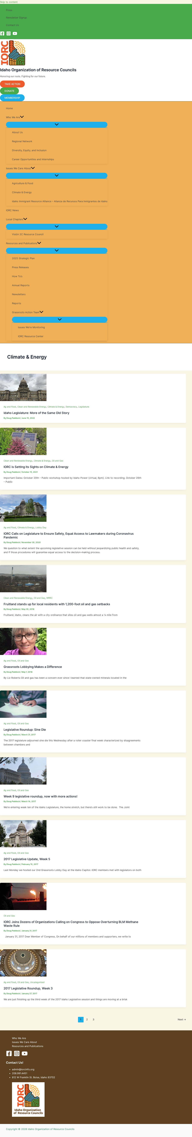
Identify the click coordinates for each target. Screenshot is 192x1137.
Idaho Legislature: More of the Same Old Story (36, 413)
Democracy (71, 406)
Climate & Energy (56, 406)
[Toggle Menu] (56, 124)
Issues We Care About (24, 1042)
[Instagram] (8, 34)
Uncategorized (37, 982)
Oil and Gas (57, 460)
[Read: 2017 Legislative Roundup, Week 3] (23, 975)
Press (9, 10)
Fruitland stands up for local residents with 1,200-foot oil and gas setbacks (57, 604)
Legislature (83, 406)
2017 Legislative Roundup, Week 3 (28, 988)
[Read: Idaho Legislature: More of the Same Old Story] (23, 400)
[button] (4, 37)
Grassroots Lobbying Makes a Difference (33, 667)
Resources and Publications (27, 1046)
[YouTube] (15, 34)
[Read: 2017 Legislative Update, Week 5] (23, 846)
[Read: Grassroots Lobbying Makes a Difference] (23, 654)
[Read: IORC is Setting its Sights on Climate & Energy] (23, 454)
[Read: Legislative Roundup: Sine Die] (23, 716)
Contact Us (12, 25)
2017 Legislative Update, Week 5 (27, 859)
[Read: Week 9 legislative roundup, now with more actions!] (23, 783)
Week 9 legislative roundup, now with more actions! (40, 796)
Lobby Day (41, 527)
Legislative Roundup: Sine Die (25, 729)
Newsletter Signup (16, 17)
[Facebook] (2, 34)
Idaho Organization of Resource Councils (38, 69)
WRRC (49, 598)
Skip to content (9, 1)
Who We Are (19, 1038)
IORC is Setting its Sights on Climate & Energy (36, 467)
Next (182, 1019)
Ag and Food (10, 406)
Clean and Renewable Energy (31, 406)
